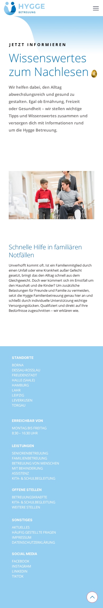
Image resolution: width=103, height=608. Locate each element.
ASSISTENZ (20, 473)
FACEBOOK (20, 561)
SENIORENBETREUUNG (30, 453)
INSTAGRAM (21, 566)
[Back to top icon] (92, 597)
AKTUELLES (21, 527)
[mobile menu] (95, 7)
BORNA (18, 365)
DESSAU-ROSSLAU (26, 370)
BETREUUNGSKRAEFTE (29, 497)
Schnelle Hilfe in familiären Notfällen (45, 250)
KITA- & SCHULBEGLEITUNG (33, 478)
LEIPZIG (18, 395)
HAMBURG (20, 385)
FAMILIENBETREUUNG (29, 458)
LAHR (16, 390)
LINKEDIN (19, 571)
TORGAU (18, 405)
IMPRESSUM (21, 537)
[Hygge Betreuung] (24, 8)
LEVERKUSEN (22, 400)
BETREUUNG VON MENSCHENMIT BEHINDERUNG (35, 466)
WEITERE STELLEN (26, 507)
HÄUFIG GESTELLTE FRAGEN (34, 532)
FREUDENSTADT (24, 375)
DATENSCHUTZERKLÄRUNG (33, 542)
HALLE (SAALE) (23, 380)
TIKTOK (18, 576)
